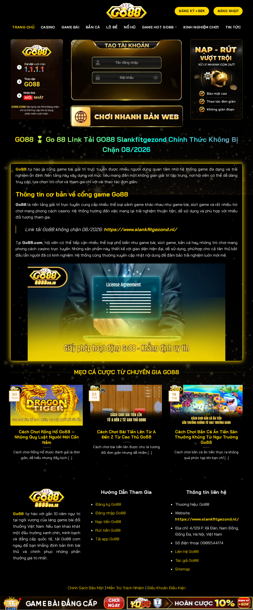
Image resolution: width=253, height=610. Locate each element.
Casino (48, 27)
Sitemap (182, 568)
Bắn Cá (93, 27)
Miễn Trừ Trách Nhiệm (125, 587)
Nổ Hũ (129, 27)
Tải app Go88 (107, 538)
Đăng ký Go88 (108, 504)
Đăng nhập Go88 (110, 512)
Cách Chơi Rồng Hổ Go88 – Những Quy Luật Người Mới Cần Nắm (47, 437)
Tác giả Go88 (187, 560)
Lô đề (111, 27)
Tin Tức (233, 27)
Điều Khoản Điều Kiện (166, 587)
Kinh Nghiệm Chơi (201, 27)
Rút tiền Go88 (108, 530)
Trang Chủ (23, 27)
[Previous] (9, 428)
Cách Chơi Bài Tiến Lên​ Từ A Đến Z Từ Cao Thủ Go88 (126, 434)
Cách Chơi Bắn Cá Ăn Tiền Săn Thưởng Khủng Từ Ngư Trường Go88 (206, 437)
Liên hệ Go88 (187, 551)
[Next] (243, 428)
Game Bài (70, 27)
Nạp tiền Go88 (108, 521)
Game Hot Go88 (158, 27)
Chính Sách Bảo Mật (86, 587)
